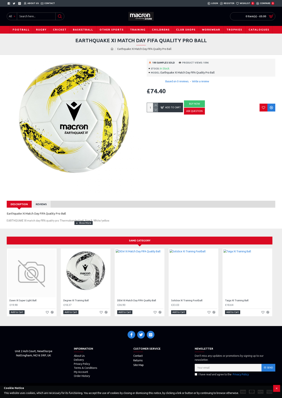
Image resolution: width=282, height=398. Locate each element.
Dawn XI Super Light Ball (22, 300)
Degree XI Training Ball (76, 300)
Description (19, 204)
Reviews (41, 204)
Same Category (139, 240)
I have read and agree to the (224, 374)
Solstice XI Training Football (186, 300)
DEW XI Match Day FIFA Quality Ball (136, 300)
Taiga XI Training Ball (236, 300)
